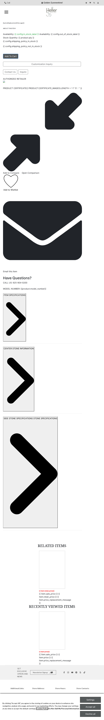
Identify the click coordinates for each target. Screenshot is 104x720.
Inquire (23, 72)
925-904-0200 (20, 282)
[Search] (94, 3)
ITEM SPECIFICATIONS (14, 295)
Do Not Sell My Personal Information (63, 708)
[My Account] (98, 3)
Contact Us (10, 72)
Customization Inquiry (42, 64)
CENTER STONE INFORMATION (19, 348)
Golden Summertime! (53, 3)
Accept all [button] (90, 707)
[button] (6, 11)
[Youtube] (72, 672)
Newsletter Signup (40, 672)
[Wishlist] (86, 3)
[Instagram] (68, 672)
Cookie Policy (42, 708)
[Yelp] (80, 672)
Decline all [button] (90, 714)
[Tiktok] (84, 672)
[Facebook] (64, 672)
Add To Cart (11, 56)
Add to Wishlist (10, 190)
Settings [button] (90, 700)
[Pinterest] (76, 672)
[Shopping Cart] (90, 3)
